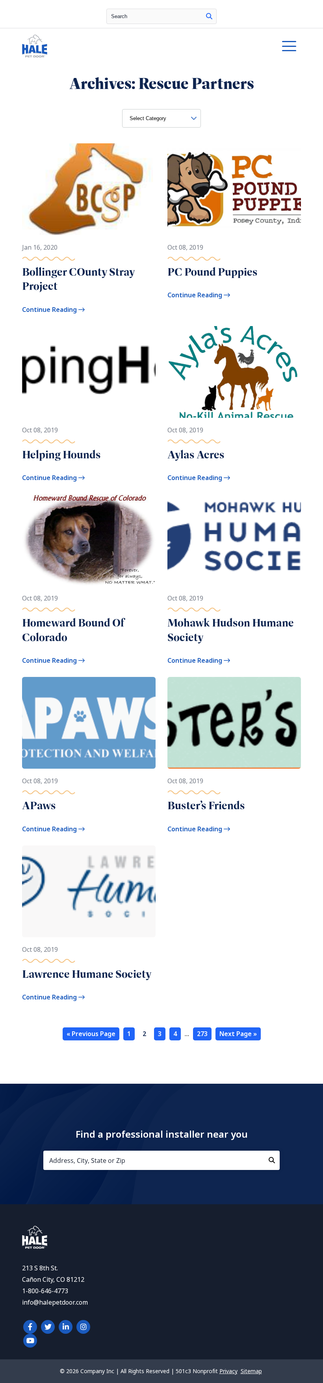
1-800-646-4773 (45, 1291)
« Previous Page (91, 1033)
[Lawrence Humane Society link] (89, 891)
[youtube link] (30, 1341)
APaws (39, 805)
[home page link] (125, 46)
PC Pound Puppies (212, 272)
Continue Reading (50, 309)
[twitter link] (48, 1327)
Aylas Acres (196, 455)
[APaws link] (89, 723)
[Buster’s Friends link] (234, 723)
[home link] (34, 1246)
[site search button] (209, 16)
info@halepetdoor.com (55, 1302)
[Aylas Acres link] (234, 372)
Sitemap (251, 1371)
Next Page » (238, 1033)
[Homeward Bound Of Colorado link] (89, 540)
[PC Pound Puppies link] (234, 189)
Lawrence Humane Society (87, 974)
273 (202, 1033)
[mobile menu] (289, 46)
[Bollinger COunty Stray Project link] (89, 189)
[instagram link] (83, 1327)
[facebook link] (30, 1327)
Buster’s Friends (206, 805)
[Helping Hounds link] (89, 372)
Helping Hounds (61, 455)
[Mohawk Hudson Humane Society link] (234, 540)
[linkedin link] (65, 1327)
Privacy (228, 1371)
